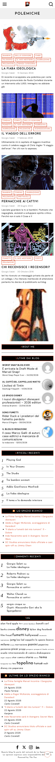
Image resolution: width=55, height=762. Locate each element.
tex (14, 663)
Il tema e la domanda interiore (24, 500)
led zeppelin (28, 640)
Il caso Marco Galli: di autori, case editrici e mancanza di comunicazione (21, 436)
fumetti (7, 125)
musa (12, 645)
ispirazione (5, 640)
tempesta (4, 664)
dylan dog (35, 629)
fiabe (38, 56)
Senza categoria (26, 64)
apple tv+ (17, 623)
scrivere (51, 649)
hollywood (31, 635)
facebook (47, 629)
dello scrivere (23, 56)
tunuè (38, 663)
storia (29, 657)
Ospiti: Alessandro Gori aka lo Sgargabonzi (24, 609)
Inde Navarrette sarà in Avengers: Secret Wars (28, 716)
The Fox (33, 757)
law (18, 640)
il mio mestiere (25, 60)
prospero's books (40, 649)
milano (5, 644)
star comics (18, 657)
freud (9, 635)
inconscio (43, 635)
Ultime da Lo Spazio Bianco (29, 676)
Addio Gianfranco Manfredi (22, 487)
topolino (24, 663)
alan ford (6, 623)
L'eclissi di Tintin (13, 385)
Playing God (13, 460)
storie (36, 658)
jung (13, 639)
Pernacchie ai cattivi (20, 201)
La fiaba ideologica (19, 68)
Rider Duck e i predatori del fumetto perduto (20, 417)
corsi (17, 121)
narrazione (43, 60)
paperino (43, 645)
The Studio (12, 473)
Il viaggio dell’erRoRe (21, 133)
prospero (29, 649)
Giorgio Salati (8, 73)
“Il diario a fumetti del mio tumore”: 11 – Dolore (28, 707)
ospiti (38, 258)
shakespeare (44, 653)
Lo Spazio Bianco (29, 511)
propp (22, 649)
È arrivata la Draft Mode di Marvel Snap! (20, 370)
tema (43, 657)
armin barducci (30, 624)
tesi (10, 664)
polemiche (8, 64)
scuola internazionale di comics (18, 653)
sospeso (9, 658)
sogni (3, 658)
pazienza (6, 649)
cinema (6, 121)
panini (33, 644)
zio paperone (15, 668)
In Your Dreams (15, 467)
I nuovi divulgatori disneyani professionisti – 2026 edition (21, 400)
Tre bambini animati (18, 480)
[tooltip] (17, 747)
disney (22, 629)
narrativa (40, 125)
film (3, 635)
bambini (7, 56)
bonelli (40, 623)
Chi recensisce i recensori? (26, 267)
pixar (14, 649)
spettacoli (23, 197)
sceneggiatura (42, 129)
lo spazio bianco (44, 640)
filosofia (8, 60)
